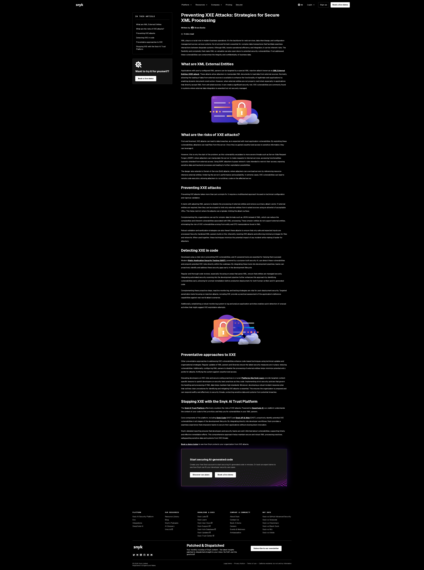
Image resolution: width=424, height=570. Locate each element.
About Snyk (234, 516)
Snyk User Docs (204, 523)
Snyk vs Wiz (268, 529)
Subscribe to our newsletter (266, 548)
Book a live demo (340, 5)
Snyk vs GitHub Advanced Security (277, 516)
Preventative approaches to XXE (149, 42)
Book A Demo (235, 523)
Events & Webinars (237, 529)
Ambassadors (235, 532)
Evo (134, 520)
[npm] (148, 555)
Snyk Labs (202, 516)
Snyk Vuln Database (206, 529)
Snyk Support (203, 526)
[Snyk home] (79, 5)
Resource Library (172, 516)
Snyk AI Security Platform (142, 516)
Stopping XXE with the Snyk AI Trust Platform (151, 47)
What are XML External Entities (148, 24)
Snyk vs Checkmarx (271, 523)
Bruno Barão (200, 28)
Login (309, 5)
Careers (233, 526)
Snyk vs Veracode (270, 520)
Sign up (323, 5)
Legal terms (228, 563)
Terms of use (251, 563)
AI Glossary (169, 526)
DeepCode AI (137, 526)
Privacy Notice (239, 563)
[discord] (151, 555)
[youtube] (137, 555)
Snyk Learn (202, 520)
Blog (167, 520)
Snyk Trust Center (205, 536)
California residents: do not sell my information (275, 563)
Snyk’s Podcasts (171, 523)
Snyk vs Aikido (268, 532)
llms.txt (168, 529)
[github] (144, 555)
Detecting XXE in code (145, 38)
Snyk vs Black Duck (271, 526)
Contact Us (234, 520)
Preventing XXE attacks (145, 33)
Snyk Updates (203, 532)
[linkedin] (141, 555)
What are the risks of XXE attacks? (150, 29)
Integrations (137, 523)
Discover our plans (201, 475)
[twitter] (133, 555)
